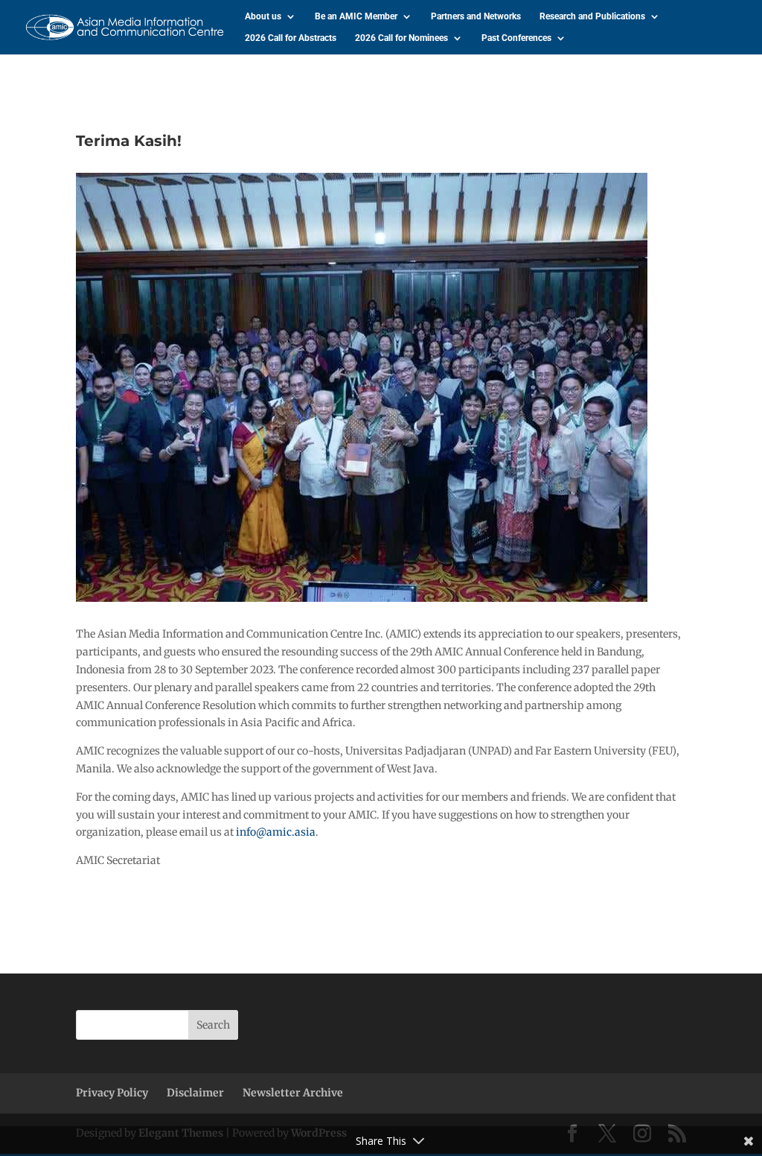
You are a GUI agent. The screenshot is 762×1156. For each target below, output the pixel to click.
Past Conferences (516, 38)
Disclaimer (195, 1092)
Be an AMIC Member (356, 16)
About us (263, 16)
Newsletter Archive (293, 1092)
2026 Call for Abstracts (290, 38)
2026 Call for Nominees (401, 38)
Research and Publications (592, 16)
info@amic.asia (276, 832)
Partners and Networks (476, 16)
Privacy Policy (112, 1092)
